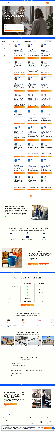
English (4, 56)
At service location (5, 49)
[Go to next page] (36, 196)
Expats (41, 422)
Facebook (41, 420)
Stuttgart (7, 420)
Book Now (19, 74)
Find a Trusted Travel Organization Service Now (27, 305)
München (4, 422)
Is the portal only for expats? (15, 377)
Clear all (10, 44)
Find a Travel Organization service (10, 403)
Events (48, 420)
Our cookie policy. (31, 428)
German (4, 55)
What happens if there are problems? (16, 373)
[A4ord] (5, 2)
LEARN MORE (33, 264)
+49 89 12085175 (31, 423)
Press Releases (49, 421)
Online (4, 48)
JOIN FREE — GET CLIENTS (43, 264)
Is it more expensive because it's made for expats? (18, 365)
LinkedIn (41, 421)
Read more (8, 326)
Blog (40, 423)
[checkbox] (2, 48)
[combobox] (49, 41)
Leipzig (7, 422)
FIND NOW (13, 30)
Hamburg (4, 420)
